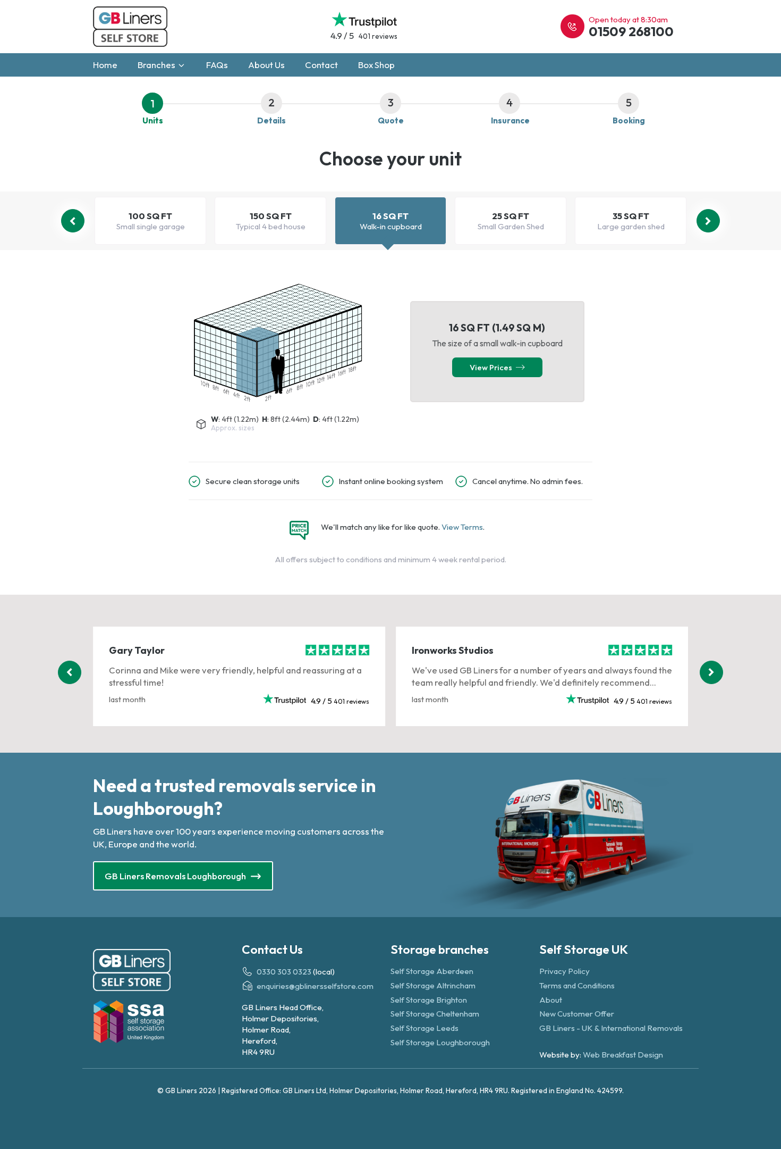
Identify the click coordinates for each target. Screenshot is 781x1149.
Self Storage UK (583, 949)
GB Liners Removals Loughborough (176, 875)
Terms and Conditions (577, 985)
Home (105, 64)
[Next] (708, 220)
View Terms (462, 527)
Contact (321, 64)
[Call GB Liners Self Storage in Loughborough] (572, 26)
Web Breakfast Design (623, 1055)
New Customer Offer (576, 1014)
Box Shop (376, 64)
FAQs (217, 64)
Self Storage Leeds (424, 1028)
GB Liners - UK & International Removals (611, 1028)
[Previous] (72, 220)
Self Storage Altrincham (433, 985)
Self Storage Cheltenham (434, 1014)
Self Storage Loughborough (440, 1042)
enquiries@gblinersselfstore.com (315, 986)
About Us (266, 64)
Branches (157, 64)
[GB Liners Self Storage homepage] (167, 972)
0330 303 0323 (284, 972)
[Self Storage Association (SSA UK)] (167, 1023)
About (550, 1000)
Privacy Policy (564, 971)
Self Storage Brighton (428, 1000)
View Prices (492, 367)
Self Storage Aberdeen (431, 971)
